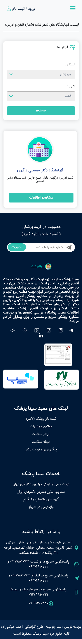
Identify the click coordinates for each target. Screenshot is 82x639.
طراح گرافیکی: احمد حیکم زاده (22, 626)
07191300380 (38, 603)
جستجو (41, 110)
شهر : (71, 86)
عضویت (17, 247)
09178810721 (20, 561)
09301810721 (38, 566)
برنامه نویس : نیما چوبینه (63, 626)
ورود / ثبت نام (23, 9)
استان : (70, 64)
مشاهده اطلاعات (41, 197)
